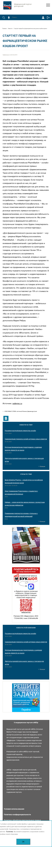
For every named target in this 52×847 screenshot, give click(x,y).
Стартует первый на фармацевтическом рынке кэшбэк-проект (30, 28)
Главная (4, 28)
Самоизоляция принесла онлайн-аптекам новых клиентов (26, 439)
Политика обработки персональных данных (22, 820)
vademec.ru (17, 403)
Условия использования (14, 809)
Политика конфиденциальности (17, 815)
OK (23, 842)
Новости (10, 28)
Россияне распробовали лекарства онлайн (20, 431)
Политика (9, 832)
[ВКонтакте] (5, 418)
